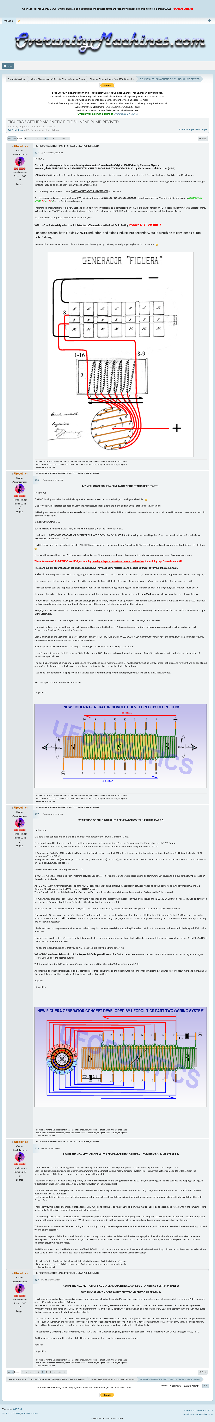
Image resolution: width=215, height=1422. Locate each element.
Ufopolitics (21, 146)
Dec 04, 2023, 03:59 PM (50, 1280)
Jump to (163, 1385)
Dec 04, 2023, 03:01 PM (53, 814)
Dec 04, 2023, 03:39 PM (50, 1148)
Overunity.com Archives (125, 113)
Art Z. (11, 130)
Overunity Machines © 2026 (198, 1410)
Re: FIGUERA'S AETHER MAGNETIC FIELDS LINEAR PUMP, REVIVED (67, 146)
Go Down (12, 138)
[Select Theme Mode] (19, 21)
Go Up (10, 1372)
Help (185, 1414)
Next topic (201, 129)
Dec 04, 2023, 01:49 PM (53, 480)
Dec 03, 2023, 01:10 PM (53, 153)
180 (62, 138)
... (34, 138)
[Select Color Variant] (209, 21)
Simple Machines (29, 1413)
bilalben (18, 130)
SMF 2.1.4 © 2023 (11, 1413)
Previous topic (186, 129)
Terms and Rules (196, 1414)
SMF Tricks (17, 1409)
